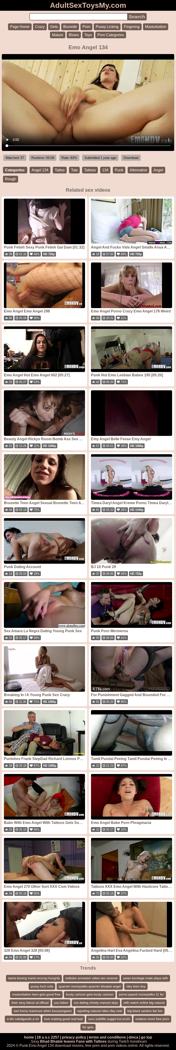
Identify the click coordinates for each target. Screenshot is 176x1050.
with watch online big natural (144, 1002)
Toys (88, 35)
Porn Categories (110, 35)
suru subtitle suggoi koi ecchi (109, 1019)
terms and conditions (107, 1037)
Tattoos (90, 170)
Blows (74, 35)
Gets (54, 27)
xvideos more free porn (152, 1019)
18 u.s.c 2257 (48, 1037)
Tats (74, 170)
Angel (158, 170)
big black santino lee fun (144, 1011)
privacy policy (74, 1037)
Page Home (20, 27)
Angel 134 (40, 170)
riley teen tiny (136, 986)
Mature (57, 35)
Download (131, 158)
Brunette (70, 27)
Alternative (138, 170)
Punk (119, 170)
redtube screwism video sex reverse (91, 978)
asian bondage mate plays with (145, 978)
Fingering (132, 27)
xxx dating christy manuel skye (96, 1002)
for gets (88, 1027)
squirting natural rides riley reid (99, 1011)
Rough (10, 179)
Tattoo (60, 170)
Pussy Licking (107, 27)
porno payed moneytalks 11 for (141, 994)
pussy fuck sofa (42, 986)
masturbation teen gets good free (36, 994)
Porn (86, 27)
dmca (133, 1037)
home (29, 1037)
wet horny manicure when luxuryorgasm (43, 1011)
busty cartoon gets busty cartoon (89, 994)
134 (105, 170)
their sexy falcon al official (30, 1002)
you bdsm (61, 1002)
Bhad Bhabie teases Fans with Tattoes (73, 1041)
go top (146, 1037)
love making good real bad (63, 1019)
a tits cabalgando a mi (23, 1019)
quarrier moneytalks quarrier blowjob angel (90, 986)
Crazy (40, 27)
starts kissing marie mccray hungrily (34, 978)
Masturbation (155, 27)
